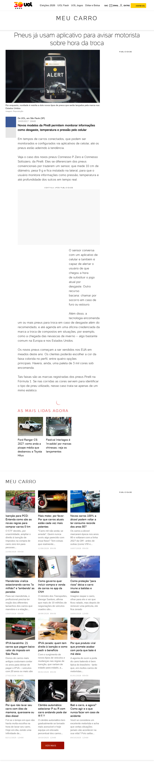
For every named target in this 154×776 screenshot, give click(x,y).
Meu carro (77, 18)
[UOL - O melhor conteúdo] (23, 5)
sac (106, 6)
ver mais (50, 745)
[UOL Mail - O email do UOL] (114, 5)
